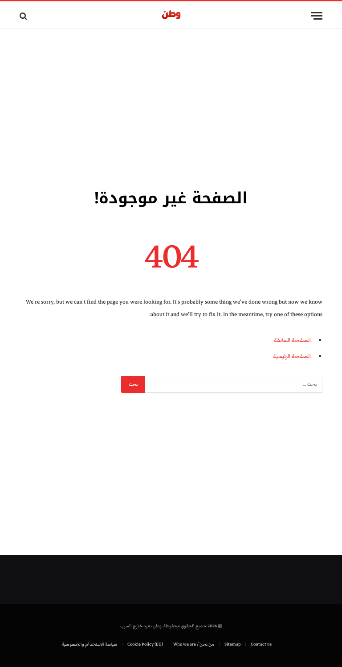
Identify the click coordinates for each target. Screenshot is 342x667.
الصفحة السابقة (292, 340)
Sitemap (232, 644)
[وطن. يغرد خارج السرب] (171, 15)
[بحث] (24, 16)
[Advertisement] (171, 107)
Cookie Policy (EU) (145, 644)
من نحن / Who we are (193, 644)
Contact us (261, 644)
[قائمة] (316, 16)
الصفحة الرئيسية (292, 356)
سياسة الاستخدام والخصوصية (89, 644)
